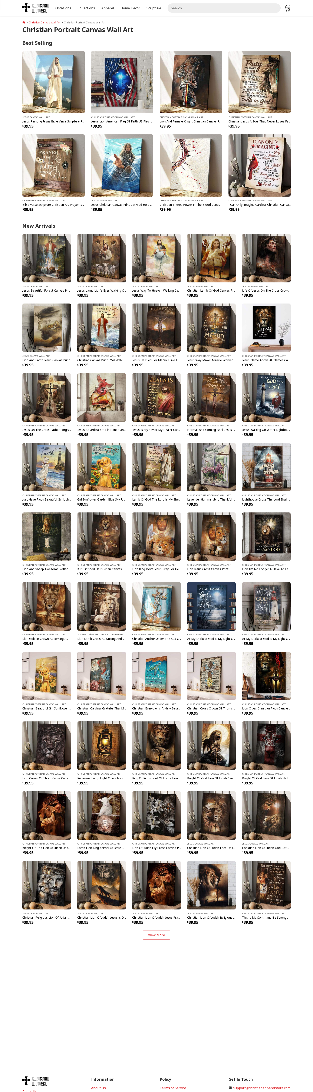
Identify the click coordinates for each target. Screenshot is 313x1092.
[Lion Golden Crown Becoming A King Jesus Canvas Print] (46, 606)
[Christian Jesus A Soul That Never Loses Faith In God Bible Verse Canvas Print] (259, 81)
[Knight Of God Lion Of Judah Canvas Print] (211, 745)
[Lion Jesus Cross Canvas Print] (211, 536)
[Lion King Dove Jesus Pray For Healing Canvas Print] (156, 536)
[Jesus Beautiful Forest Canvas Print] (46, 257)
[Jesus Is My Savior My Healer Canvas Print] (156, 397)
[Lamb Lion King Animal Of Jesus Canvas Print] (101, 815)
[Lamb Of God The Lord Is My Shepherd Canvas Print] (156, 467)
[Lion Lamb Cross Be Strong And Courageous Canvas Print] (101, 606)
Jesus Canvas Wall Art (36, 116)
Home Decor (130, 8)
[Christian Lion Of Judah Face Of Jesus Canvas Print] (211, 815)
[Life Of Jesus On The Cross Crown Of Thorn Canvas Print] (266, 257)
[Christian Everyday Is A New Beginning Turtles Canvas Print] (156, 675)
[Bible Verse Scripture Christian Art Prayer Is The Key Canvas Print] (53, 165)
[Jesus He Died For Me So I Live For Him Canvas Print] (156, 327)
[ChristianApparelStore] (23, 22)
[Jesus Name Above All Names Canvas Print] (266, 327)
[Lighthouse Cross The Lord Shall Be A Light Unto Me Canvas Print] (266, 467)
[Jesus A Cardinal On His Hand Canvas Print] (101, 397)
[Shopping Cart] (287, 8)
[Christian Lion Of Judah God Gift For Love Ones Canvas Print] (266, 815)
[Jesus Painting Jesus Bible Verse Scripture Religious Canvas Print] (53, 81)
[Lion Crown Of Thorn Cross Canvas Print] (46, 745)
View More (156, 935)
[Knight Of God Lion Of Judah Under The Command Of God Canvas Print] (46, 815)
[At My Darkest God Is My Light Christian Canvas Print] (211, 606)
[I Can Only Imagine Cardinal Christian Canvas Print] (259, 165)
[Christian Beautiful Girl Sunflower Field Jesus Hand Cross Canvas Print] (46, 675)
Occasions (63, 8)
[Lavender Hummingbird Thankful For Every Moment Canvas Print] (211, 467)
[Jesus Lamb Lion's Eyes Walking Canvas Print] (101, 257)
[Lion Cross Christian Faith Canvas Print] (266, 675)
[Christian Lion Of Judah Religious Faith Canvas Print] (211, 884)
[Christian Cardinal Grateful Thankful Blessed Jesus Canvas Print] (101, 675)
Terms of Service (173, 1088)
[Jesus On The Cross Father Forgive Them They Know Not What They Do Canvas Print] (46, 397)
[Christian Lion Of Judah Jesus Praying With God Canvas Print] (156, 884)
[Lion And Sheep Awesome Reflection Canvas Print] (46, 536)
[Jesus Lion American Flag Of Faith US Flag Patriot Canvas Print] (122, 81)
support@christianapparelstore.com (261, 1088)
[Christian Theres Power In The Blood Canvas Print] (191, 165)
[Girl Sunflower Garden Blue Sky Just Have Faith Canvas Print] (101, 467)
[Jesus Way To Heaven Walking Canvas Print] (156, 257)
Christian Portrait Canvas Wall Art (113, 116)
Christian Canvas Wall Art (44, 22)
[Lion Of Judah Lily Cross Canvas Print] (156, 815)
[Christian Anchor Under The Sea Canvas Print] (156, 606)
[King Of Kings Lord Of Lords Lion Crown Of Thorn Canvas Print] (156, 745)
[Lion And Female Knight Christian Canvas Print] (191, 81)
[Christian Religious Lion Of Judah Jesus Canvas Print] (46, 884)
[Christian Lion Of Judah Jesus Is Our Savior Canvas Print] (101, 884)
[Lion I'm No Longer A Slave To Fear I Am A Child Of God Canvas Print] (266, 536)
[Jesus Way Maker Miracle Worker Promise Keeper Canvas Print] (211, 327)
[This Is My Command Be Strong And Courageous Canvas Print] (266, 884)
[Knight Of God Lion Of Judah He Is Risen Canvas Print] (266, 745)
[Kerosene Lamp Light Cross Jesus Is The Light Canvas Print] (101, 745)
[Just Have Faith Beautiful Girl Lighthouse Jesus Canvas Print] (46, 467)
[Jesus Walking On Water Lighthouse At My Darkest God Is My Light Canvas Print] (266, 397)
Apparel (107, 8)
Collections (86, 8)
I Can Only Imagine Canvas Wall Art (250, 200)
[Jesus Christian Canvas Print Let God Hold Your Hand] (122, 165)
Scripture (153, 8)
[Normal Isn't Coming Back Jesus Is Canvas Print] (211, 397)
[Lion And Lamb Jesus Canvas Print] (46, 327)
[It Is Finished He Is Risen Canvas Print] (101, 536)
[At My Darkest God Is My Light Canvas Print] (266, 606)
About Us (98, 1088)
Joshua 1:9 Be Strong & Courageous (100, 634)
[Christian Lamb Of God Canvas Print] (211, 257)
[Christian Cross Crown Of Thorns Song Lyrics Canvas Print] (211, 675)
